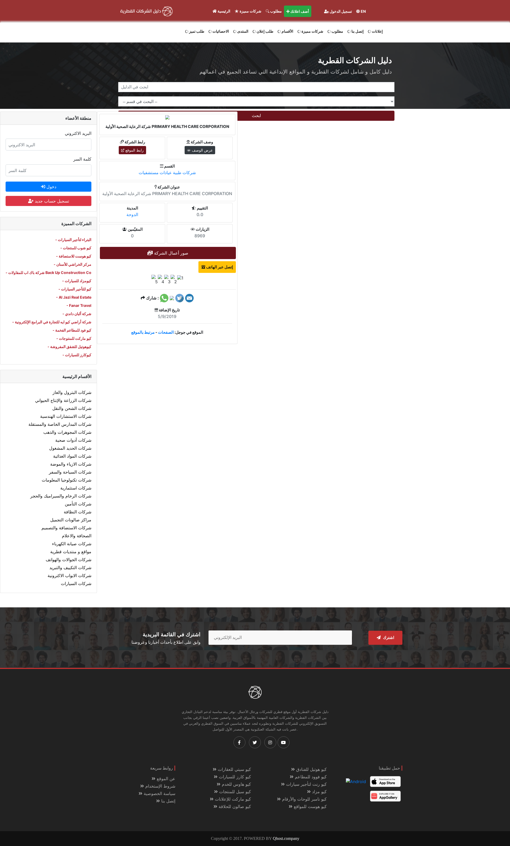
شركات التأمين (78, 503)
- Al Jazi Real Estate (73, 297)
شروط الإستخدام (159, 786)
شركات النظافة (77, 511)
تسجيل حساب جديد (51, 201)
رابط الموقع (134, 150)
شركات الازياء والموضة (70, 464)
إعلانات (377, 31)
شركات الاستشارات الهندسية (65, 416)
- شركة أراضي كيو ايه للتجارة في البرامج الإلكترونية (51, 322)
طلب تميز (196, 31)
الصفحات (166, 332)
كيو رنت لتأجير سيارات (306, 784)
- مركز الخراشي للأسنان (72, 264)
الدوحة (132, 214)
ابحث (256, 115)
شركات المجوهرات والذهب (67, 432)
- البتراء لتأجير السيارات (73, 239)
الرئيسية (223, 11)
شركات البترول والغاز (72, 392)
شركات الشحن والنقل (71, 408)
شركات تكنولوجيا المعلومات (66, 480)
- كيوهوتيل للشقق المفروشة (69, 346)
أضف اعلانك (299, 11)
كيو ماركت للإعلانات (232, 799)
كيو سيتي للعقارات (233, 769)
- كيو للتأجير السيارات (74, 289)
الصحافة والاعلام (76, 535)
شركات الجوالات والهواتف (68, 559)
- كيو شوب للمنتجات (75, 248)
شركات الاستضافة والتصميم (66, 527)
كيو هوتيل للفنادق (311, 769)
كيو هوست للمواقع (309, 806)
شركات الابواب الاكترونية (69, 575)
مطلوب (275, 11)
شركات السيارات (76, 583)
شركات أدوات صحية (73, 440)
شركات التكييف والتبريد (70, 567)
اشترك (388, 637)
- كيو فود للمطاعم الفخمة (72, 330)
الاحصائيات (220, 31)
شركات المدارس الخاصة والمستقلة (59, 424)
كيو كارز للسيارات (234, 776)
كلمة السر (82, 159)
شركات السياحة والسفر (70, 472)
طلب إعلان (264, 31)
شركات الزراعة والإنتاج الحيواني (63, 400)
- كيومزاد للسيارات (76, 280)
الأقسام (287, 31)
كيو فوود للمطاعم (310, 776)
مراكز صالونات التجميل (70, 519)
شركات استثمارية (75, 488)
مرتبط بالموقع (143, 332)
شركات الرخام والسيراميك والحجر (60, 496)
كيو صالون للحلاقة (234, 806)
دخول (50, 186)
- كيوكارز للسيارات (76, 355)
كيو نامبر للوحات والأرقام (304, 799)
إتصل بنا (357, 31)
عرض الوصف (202, 150)
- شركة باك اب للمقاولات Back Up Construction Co (48, 272)
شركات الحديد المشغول (70, 448)
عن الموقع (165, 778)
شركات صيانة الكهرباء (71, 543)
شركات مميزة (250, 11)
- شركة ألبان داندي (76, 313)
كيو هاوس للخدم (235, 784)
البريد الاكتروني (78, 133)
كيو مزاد (319, 791)
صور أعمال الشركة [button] (170, 253)
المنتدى (242, 31)
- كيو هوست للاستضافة (73, 256)
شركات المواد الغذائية (72, 456)
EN (363, 11)
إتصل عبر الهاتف (219, 266)
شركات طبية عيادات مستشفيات (167, 172)
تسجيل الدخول (340, 11)
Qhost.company (286, 838)
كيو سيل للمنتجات (234, 791)
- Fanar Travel (78, 305)
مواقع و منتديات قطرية (70, 551)
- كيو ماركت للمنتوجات (73, 338)
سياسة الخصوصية (158, 793)
